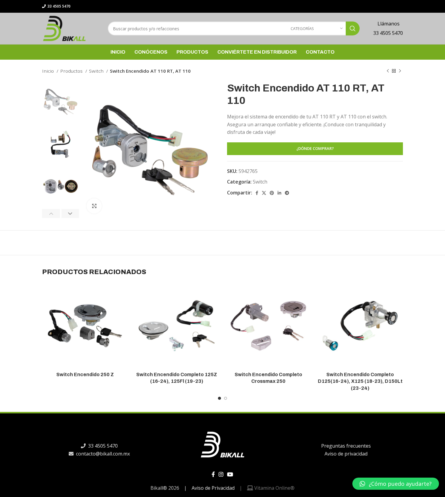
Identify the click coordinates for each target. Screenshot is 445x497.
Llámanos (388, 23)
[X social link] (264, 193)
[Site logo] (64, 28)
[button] (395, 484)
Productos (72, 71)
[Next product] (400, 71)
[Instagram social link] (221, 474)
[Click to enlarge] (94, 206)
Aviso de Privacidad (213, 488)
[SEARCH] (353, 28)
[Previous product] (388, 71)
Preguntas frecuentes (346, 445)
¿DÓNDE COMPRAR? (315, 148)
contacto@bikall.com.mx (102, 453)
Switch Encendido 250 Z (85, 374)
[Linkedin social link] (279, 193)
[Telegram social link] (287, 193)
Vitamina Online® (274, 488)
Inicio (48, 71)
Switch (97, 71)
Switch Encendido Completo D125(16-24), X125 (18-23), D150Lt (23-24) (360, 381)
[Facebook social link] (257, 193)
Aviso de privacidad (345, 453)
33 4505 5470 (59, 6)
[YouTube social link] (230, 474)
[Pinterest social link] (272, 193)
